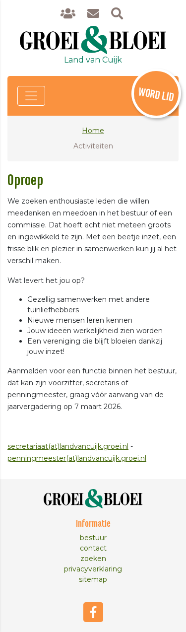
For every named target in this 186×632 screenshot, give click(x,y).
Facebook (93, 612)
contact (93, 548)
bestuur (93, 537)
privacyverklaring (93, 568)
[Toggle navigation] (31, 96)
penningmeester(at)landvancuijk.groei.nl (76, 458)
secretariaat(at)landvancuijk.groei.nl (67, 446)
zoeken (93, 558)
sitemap (93, 579)
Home (93, 130)
